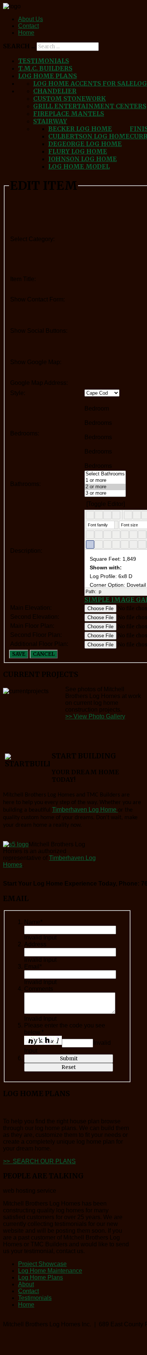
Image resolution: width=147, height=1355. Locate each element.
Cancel (44, 654)
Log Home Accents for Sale (83, 83)
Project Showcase (42, 1264)
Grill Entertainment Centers (89, 106)
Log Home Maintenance (50, 1270)
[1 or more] (105, 480)
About (26, 1284)
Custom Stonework (69, 98)
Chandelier (55, 91)
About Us (30, 19)
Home (26, 32)
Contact (28, 26)
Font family (98, 525)
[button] (90, 515)
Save (18, 654)
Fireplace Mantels (68, 113)
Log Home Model (79, 166)
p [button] (100, 591)
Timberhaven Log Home (85, 809)
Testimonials (43, 61)
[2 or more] (105, 487)
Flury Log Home (77, 151)
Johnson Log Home (82, 159)
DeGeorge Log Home (85, 144)
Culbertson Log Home (89, 136)
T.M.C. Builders (45, 68)
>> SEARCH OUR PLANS (39, 1161)
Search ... (19, 46)
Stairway (50, 121)
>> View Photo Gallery (95, 716)
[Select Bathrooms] (105, 474)
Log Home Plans (47, 76)
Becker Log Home (80, 128)
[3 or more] (105, 493)
